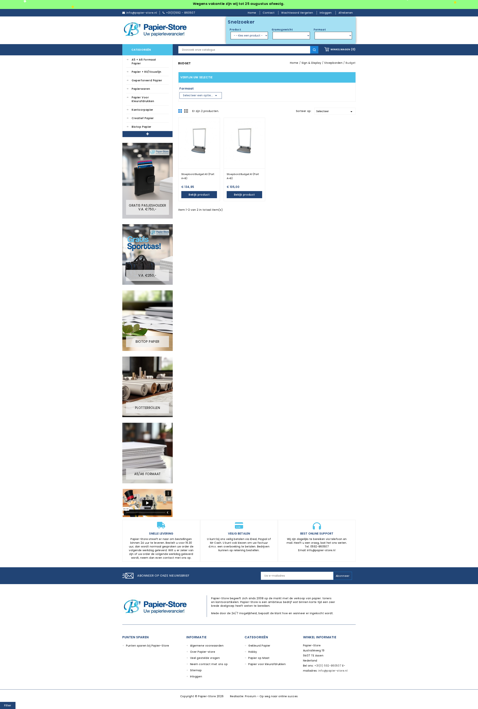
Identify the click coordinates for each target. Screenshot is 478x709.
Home (252, 13)
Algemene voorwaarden (207, 645)
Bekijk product (199, 195)
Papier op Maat (258, 658)
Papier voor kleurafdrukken (143, 99)
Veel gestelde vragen (205, 658)
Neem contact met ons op (209, 664)
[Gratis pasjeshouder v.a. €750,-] (147, 180)
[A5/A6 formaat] (147, 453)
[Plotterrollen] (147, 387)
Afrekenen (346, 13)
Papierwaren (141, 89)
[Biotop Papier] (147, 320)
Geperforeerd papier (147, 80)
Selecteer (335, 111)
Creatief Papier (143, 118)
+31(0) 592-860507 (327, 665)
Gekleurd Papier (259, 645)
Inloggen (196, 676)
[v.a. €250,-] (147, 254)
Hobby (252, 652)
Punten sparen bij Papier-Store (147, 645)
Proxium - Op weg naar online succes (271, 696)
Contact (269, 13)
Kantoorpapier (142, 110)
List (187, 112)
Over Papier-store (202, 652)
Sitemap (196, 670)
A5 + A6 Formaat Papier (144, 61)
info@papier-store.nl (332, 671)
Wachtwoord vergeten (297, 13)
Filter (7, 705)
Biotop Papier (141, 127)
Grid (181, 112)
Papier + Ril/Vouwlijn (146, 72)
